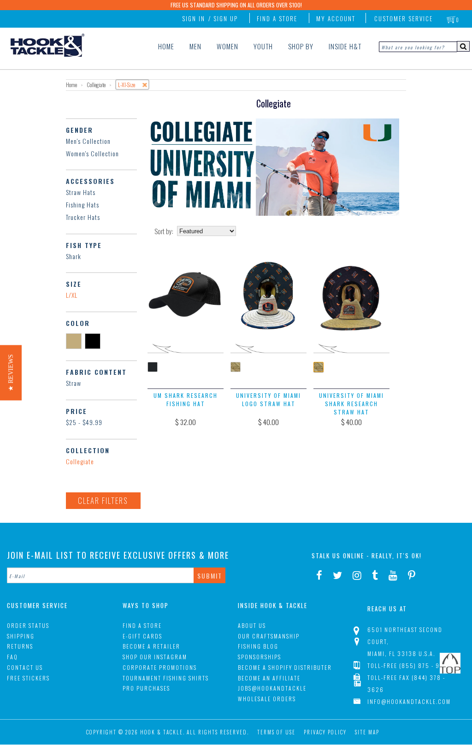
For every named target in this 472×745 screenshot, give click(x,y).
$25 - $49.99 (84, 422)
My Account (335, 18)
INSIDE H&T (345, 46)
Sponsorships (259, 657)
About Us (252, 625)
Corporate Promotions (160, 667)
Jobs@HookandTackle (272, 688)
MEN (195, 46)
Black (94, 340)
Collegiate (80, 461)
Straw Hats (80, 192)
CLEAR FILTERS (103, 500)
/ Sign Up (223, 18)
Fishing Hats (82, 204)
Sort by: (163, 231)
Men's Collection (88, 141)
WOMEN (227, 46)
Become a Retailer (151, 646)
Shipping (21, 636)
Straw (73, 383)
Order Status (28, 625)
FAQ (12, 657)
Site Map (367, 732)
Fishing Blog (258, 646)
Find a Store (277, 18)
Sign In (193, 18)
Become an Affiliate (269, 678)
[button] (11, 372)
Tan (75, 340)
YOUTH (263, 46)
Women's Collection (92, 153)
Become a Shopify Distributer (285, 667)
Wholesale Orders (267, 699)
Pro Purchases (146, 688)
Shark (73, 256)
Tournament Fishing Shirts (166, 678)
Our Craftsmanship (269, 636)
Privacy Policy (325, 732)
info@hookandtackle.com (409, 701)
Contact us (25, 667)
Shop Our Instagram (155, 657)
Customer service (403, 18)
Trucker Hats (83, 217)
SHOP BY (300, 46)
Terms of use (276, 732)
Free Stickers (28, 678)
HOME (166, 46)
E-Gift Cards (142, 636)
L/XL (71, 295)
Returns (20, 646)
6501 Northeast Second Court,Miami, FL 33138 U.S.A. (404, 641)
